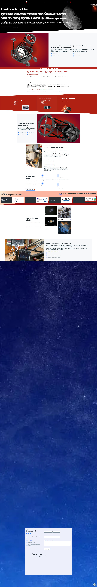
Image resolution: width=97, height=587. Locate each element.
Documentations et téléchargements (53, 251)
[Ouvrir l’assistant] (94, 584)
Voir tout (60, 194)
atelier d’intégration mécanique (50, 163)
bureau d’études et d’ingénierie (49, 164)
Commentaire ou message (49, 540)
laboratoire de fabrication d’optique (50, 161)
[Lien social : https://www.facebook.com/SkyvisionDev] (67, 2)
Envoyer (47, 549)
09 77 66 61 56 (30, 540)
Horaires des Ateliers (35, 556)
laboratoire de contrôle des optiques (50, 162)
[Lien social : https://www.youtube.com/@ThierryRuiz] (70, 2)
